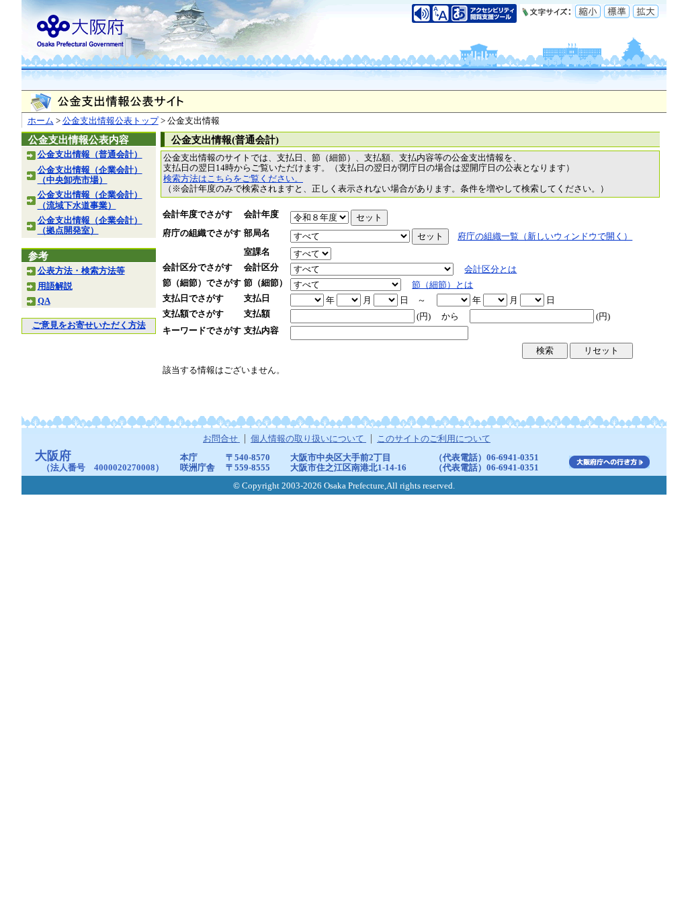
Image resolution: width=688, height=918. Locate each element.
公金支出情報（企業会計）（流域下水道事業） (90, 200)
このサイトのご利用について (433, 439)
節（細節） (266, 283)
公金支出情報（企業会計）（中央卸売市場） (90, 175)
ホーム (41, 121)
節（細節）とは (442, 285)
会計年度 (261, 214)
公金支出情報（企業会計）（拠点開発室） (90, 225)
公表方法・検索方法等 (81, 271)
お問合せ (221, 439)
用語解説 (55, 286)
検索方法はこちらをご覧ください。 (233, 178)
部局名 (257, 233)
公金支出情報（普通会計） (90, 154)
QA (44, 301)
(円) (424, 316)
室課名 (257, 252)
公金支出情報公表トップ (110, 121)
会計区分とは (490, 269)
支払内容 (261, 330)
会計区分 (261, 267)
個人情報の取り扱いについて (308, 439)
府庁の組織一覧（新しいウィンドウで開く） (545, 236)
